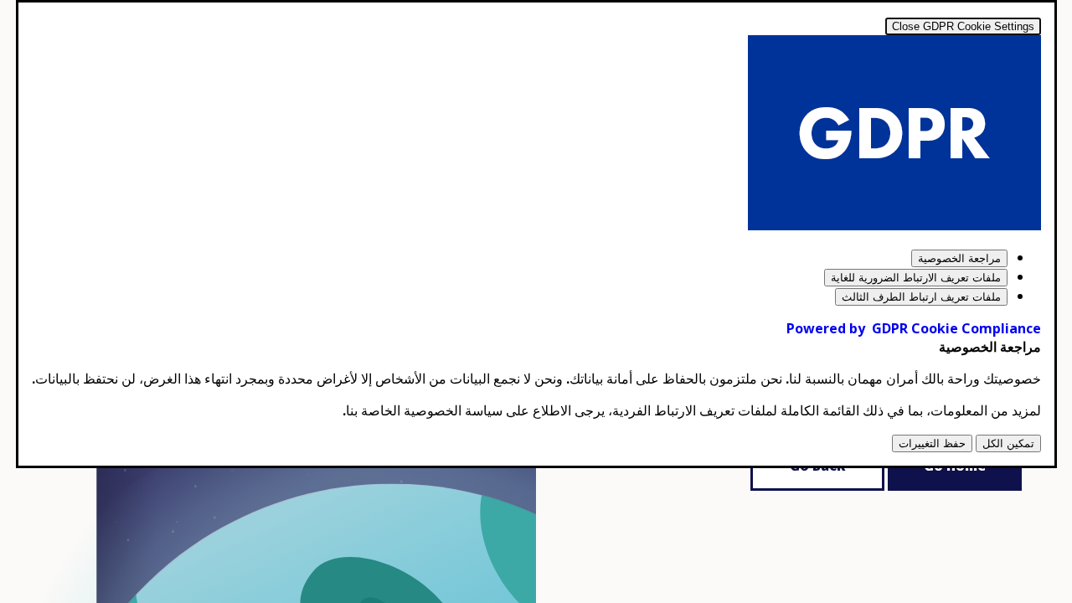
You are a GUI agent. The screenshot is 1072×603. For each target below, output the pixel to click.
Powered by (913, 328)
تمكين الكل (1008, 443)
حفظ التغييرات (932, 443)
